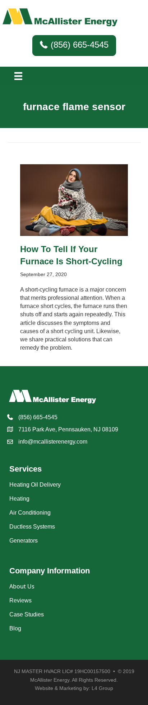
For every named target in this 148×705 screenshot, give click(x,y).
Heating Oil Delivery (35, 485)
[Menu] (18, 76)
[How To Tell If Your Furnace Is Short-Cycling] (74, 200)
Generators (23, 541)
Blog (15, 628)
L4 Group (102, 688)
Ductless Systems (32, 527)
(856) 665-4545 (37, 417)
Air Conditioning (30, 513)
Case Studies (26, 614)
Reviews (20, 600)
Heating (19, 499)
